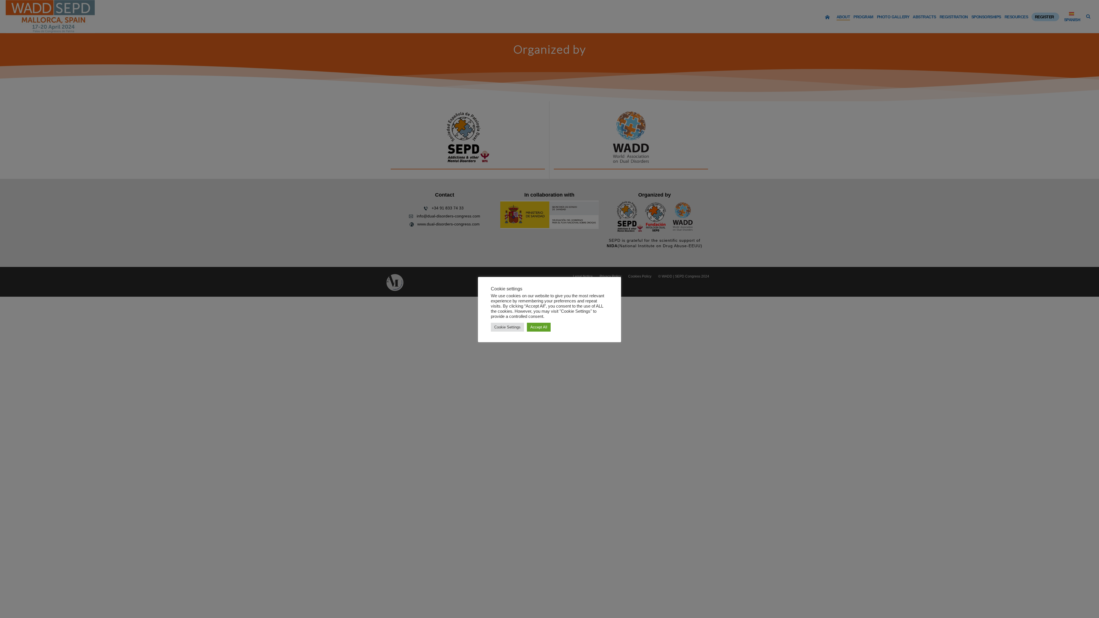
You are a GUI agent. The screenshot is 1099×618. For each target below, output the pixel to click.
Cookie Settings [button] (507, 327)
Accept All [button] (538, 327)
